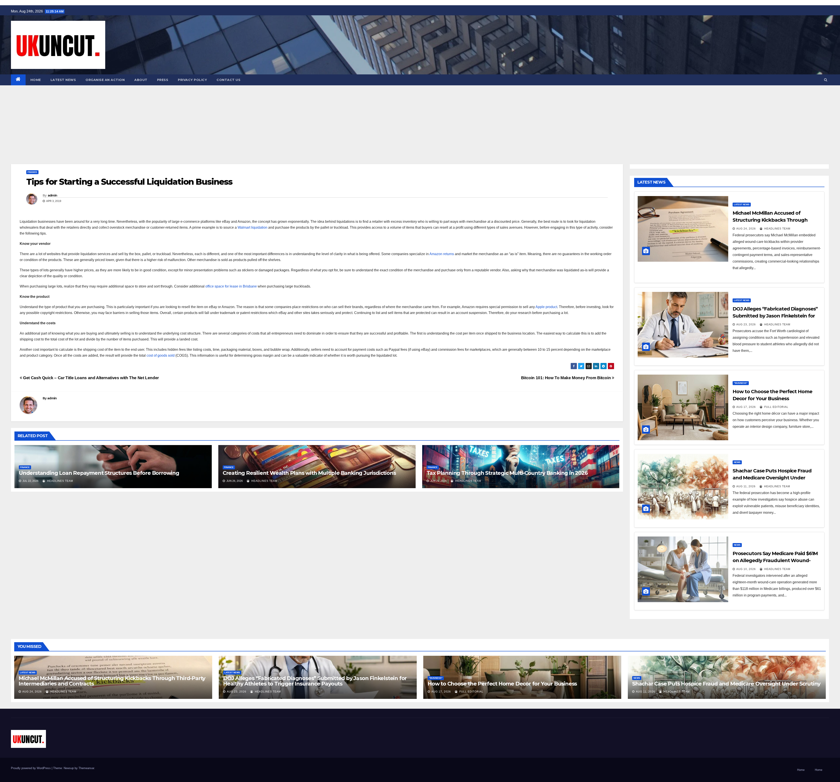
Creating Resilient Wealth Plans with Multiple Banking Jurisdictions (309, 473)
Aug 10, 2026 (746, 569)
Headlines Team (59, 480)
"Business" (740, 383)
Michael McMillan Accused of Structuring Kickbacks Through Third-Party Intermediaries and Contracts (112, 681)
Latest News (63, 80)
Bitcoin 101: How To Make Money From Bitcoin (566, 377)
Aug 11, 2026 (746, 486)
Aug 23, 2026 (746, 324)
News (737, 462)
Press (162, 80)
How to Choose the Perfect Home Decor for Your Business (502, 683)
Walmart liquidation (252, 227)
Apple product (546, 307)
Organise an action (105, 80)
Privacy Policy (192, 80)
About (140, 80)
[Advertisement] (420, 118)
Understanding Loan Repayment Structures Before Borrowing (99, 473)
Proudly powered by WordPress (31, 768)
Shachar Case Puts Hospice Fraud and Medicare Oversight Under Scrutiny (772, 478)
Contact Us (228, 80)
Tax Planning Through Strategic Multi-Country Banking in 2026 (507, 473)
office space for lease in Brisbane (231, 286)
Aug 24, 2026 (746, 228)
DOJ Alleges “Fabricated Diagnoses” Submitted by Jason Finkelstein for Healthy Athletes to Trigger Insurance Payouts (315, 681)
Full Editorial (775, 407)
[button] (825, 80)
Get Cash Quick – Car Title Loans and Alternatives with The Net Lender (90, 377)
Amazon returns (441, 254)
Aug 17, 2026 (746, 407)
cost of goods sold (160, 355)
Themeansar (86, 768)
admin (52, 195)
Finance (32, 172)
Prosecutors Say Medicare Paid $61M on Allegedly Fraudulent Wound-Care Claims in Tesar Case (775, 560)
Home (35, 80)
